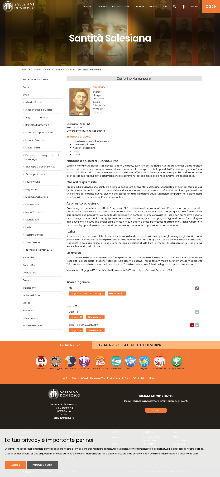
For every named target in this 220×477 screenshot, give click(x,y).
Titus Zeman (32, 242)
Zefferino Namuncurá (89, 69)
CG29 (211, 6)
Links (95, 112)
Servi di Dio (29, 265)
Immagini (98, 108)
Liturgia (97, 95)
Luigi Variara (32, 189)
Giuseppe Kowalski (35, 174)
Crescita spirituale (83, 144)
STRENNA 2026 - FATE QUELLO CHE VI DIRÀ (128, 345)
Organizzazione (121, 6)
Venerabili (28, 257)
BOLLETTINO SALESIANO (93, 377)
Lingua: (75, 293)
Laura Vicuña (32, 181)
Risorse (153, 6)
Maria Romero (33, 204)
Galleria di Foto (31, 295)
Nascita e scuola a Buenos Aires (91, 141)
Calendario (29, 287)
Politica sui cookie (42, 465)
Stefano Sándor (34, 234)
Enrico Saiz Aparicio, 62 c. (39, 132)
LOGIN (194, 6)
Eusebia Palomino (35, 140)
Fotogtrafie (99, 105)
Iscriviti (156, 410)
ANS (65, 377)
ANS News (28, 310)
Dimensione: (116, 293)
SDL (74, 377)
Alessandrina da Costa (38, 109)
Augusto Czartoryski (36, 117)
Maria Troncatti (34, 212)
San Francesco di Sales (36, 79)
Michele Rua (32, 219)
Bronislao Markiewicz (37, 125)
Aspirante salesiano (84, 147)
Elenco (26, 303)
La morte (78, 154)
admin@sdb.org (64, 418)
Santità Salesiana (54, 69)
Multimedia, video (33, 325)
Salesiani (101, 6)
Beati (71, 69)
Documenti (99, 98)
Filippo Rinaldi (32, 147)
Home (87, 6)
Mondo (140, 6)
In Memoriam (30, 318)
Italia (76, 151)
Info (165, 6)
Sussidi (27, 280)
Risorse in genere (78, 282)
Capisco (15, 465)
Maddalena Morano (36, 197)
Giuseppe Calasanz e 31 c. (40, 166)
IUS (142, 377)
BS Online (115, 377)
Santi (26, 87)
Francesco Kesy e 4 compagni (42, 157)
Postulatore (29, 272)
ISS (126, 377)
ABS (135, 377)
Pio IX (28, 227)
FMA (151, 377)
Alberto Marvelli (34, 102)
